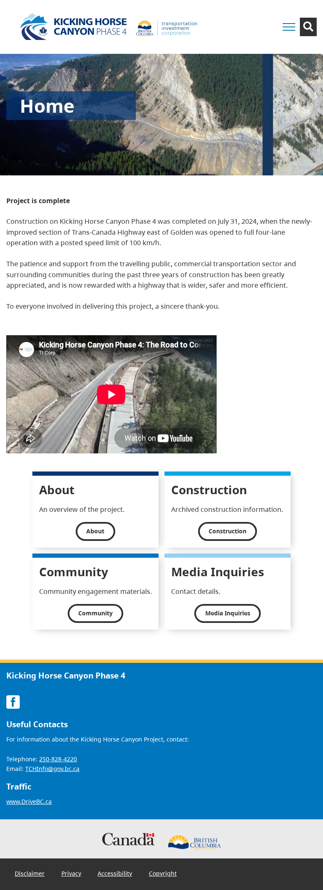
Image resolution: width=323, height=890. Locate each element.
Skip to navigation (250, 15)
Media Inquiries (227, 613)
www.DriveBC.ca (29, 801)
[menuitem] (29, 873)
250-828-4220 (58, 759)
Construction (227, 531)
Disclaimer (30, 874)
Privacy (71, 874)
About (95, 531)
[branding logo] (111, 27)
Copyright (163, 874)
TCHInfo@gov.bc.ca (52, 769)
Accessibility (115, 874)
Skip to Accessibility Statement (250, 20)
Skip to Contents (250, 15)
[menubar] (95, 874)
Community (95, 613)
